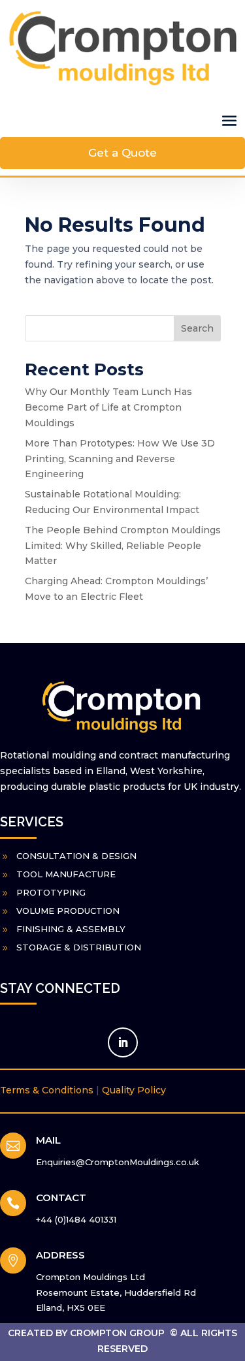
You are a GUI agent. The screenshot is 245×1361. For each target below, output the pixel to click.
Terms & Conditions (46, 1090)
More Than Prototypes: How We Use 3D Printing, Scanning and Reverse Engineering (120, 458)
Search (197, 328)
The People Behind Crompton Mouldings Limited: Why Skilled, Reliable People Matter (123, 545)
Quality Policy (134, 1090)
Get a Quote (122, 152)
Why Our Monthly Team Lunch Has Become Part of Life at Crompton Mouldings (108, 407)
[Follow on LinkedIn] (123, 1042)
